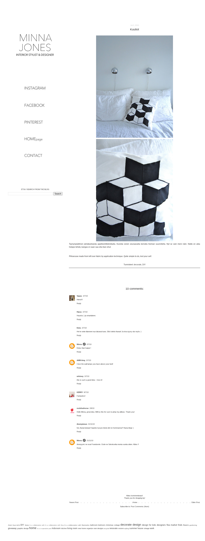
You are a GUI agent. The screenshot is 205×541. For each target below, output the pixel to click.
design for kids (149, 525)
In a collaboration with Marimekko (77, 525)
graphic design (23, 528)
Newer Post (73, 502)
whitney (80, 376)
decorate (137, 264)
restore (121, 528)
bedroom (101, 525)
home (32, 528)
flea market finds (174, 525)
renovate (114, 528)
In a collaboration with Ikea (54, 525)
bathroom (94, 525)
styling (126, 528)
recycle (106, 528)
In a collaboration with (37, 525)
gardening (193, 525)
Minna (79, 344)
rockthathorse (83, 408)
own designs (98, 528)
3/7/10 (88, 360)
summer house (136, 528)
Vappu (79, 296)
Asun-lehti (16, 525)
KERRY (80, 392)
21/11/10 (91, 424)
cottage (117, 525)
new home (82, 528)
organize (89, 528)
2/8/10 (92, 408)
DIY (144, 264)
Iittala (27, 525)
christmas (109, 525)
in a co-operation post (44, 528)
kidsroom (56, 528)
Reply (79, 303)
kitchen (64, 528)
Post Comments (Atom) (140, 506)
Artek (10, 525)
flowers (186, 525)
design (137, 524)
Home (135, 502)
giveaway (12, 528)
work (152, 528)
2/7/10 (85, 296)
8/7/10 (86, 392)
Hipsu (79, 312)
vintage (146, 528)
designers (161, 525)
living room (72, 528)
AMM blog (81, 360)
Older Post (195, 502)
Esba (79, 328)
